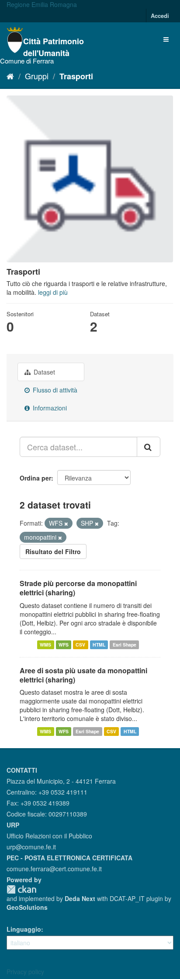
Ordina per (35, 478)
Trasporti (76, 76)
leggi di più (53, 292)
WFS (64, 644)
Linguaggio (24, 929)
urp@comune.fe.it (31, 846)
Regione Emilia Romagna (42, 4)
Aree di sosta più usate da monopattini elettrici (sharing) (83, 675)
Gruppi (36, 75)
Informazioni (49, 407)
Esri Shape (124, 644)
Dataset (43, 372)
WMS (45, 644)
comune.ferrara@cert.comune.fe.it (54, 868)
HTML (99, 644)
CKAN (21, 889)
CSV (80, 644)
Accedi (160, 15)
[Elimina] (66, 523)
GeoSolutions (27, 907)
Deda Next (80, 898)
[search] (148, 447)
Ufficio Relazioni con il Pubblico (49, 835)
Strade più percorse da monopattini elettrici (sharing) (78, 587)
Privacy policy (25, 971)
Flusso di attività (54, 389)
